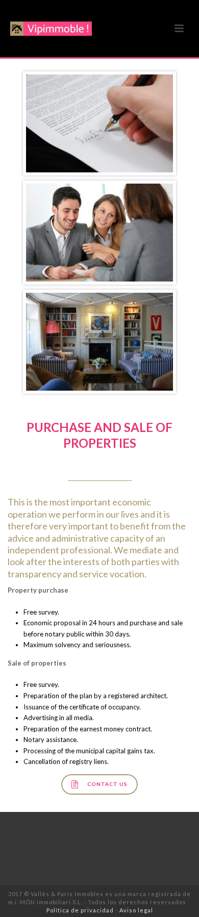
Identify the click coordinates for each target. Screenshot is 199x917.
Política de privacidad (80, 910)
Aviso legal (136, 910)
